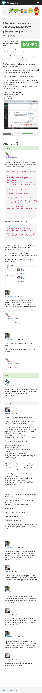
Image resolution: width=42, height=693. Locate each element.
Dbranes (8, 158)
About (3, 690)
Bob (6, 385)
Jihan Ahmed (17, 134)
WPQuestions (12, 2)
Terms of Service (12, 690)
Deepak (7, 413)
